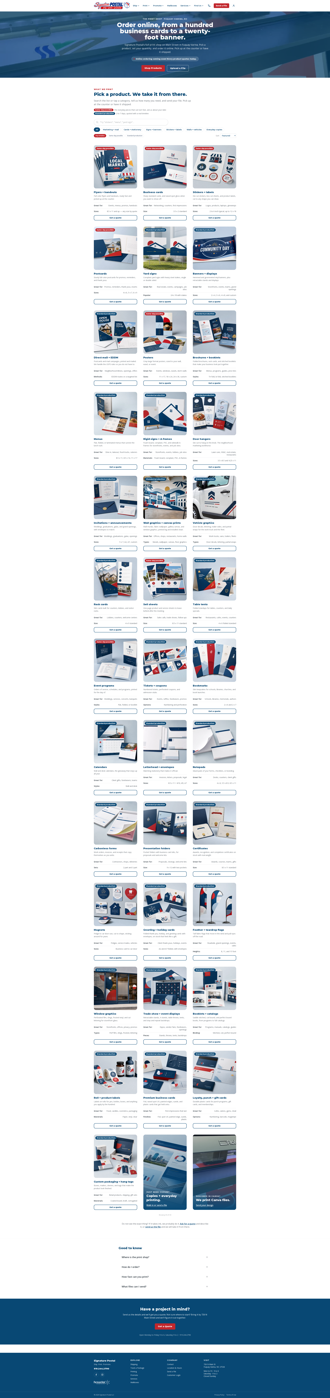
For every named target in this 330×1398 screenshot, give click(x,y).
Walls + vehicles (194, 129)
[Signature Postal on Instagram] (102, 1374)
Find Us (197, 6)
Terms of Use (231, 1395)
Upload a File (177, 68)
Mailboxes (172, 6)
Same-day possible (116, 136)
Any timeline (100, 136)
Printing (133, 1371)
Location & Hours (174, 1368)
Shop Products (153, 68)
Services (184, 6)
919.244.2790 (101, 1368)
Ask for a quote (188, 1223)
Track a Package (137, 1368)
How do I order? (131, 1266)
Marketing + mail (111, 129)
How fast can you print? (135, 1276)
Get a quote (115, 218)
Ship (135, 6)
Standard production (134, 136)
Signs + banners (153, 129)
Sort (217, 135)
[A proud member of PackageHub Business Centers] (102, 1382)
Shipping (133, 1364)
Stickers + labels (174, 129)
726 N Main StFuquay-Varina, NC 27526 (214, 1365)
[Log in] (233, 5)
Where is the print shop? (135, 1257)
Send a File (221, 6)
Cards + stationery (132, 129)
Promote (157, 6)
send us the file (153, 1226)
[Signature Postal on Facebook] (96, 1374)
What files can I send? (134, 1286)
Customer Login (173, 1375)
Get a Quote (165, 1326)
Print (145, 6)
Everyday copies (214, 129)
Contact (170, 1364)
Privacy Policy (219, 1395)
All (97, 129)
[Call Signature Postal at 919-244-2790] (209, 5)
